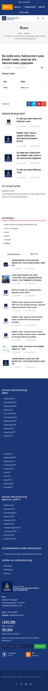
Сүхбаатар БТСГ (10, 465)
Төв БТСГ (7, 472)
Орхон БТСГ (8, 454)
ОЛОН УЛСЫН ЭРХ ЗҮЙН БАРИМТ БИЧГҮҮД (20, 225)
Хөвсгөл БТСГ (9, 484)
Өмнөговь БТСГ (9, 461)
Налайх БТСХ (9, 524)
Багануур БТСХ (9, 509)
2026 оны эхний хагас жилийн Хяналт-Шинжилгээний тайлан (27, 291)
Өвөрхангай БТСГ (10, 457)
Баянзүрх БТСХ (9, 520)
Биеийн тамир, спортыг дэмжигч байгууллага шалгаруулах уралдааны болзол (27, 136)
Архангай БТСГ (9, 399)
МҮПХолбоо (8, 570)
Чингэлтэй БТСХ (10, 539)
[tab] (14, 253)
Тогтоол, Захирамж (11, 228)
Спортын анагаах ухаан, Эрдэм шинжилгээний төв (22, 554)
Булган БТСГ (8, 410)
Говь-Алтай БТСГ (10, 413)
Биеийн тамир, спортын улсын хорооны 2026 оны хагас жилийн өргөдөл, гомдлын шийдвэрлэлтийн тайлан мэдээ (28, 304)
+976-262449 (26, 2)
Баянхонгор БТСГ (10, 406)
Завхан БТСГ (8, 436)
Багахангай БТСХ (10, 513)
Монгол (17, 7)
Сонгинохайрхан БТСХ (12, 528)
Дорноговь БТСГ (10, 425)
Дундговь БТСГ (10, 432)
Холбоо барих (30, 7)
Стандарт (7, 239)
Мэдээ (26, 33)
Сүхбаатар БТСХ (10, 531)
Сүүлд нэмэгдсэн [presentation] (13, 254)
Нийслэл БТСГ (9, 505)
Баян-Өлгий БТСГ (10, 402)
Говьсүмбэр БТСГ (10, 417)
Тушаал (7, 243)
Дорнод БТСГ (9, 428)
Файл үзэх (25, 87)
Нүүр (20, 33)
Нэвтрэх (41, 7)
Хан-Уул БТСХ (9, 535)
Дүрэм (6, 236)
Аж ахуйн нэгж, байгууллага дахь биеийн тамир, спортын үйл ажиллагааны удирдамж (29, 155)
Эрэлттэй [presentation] (34, 254)
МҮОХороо (8, 566)
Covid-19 (6, 7)
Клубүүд (7, 573)
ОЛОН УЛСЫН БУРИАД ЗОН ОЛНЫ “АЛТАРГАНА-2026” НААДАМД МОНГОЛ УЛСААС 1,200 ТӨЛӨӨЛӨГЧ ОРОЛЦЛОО (27, 277)
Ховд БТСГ (8, 480)
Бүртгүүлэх (24, 12)
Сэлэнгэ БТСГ (9, 469)
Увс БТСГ (7, 476)
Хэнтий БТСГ (8, 487)
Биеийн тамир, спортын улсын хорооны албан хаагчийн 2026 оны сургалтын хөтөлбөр (27, 319)
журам (6, 232)
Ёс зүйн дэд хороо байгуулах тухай (29, 171)
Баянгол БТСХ (9, 516)
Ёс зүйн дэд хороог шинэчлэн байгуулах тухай (29, 120)
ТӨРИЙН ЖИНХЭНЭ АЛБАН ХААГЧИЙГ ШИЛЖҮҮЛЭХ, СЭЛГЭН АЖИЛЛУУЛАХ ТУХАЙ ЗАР (28, 263)
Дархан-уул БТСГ (10, 421)
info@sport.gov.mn (16, 615)
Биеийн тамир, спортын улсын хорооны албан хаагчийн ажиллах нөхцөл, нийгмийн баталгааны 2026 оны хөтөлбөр (28, 334)
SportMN (18, 269)
